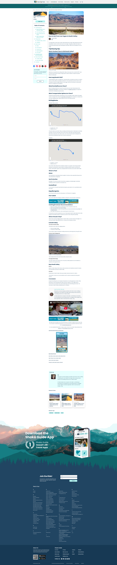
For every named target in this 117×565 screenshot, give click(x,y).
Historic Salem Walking (49, 523)
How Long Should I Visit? (40, 32)
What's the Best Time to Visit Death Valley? (40, 30)
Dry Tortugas (35, 528)
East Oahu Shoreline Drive (37, 532)
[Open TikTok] (42, 66)
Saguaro (73, 500)
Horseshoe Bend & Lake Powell (51, 527)
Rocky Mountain (74, 496)
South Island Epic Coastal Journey (77, 505)
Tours (48, 1)
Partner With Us (81, 551)
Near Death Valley (39, 60)
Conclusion (37, 62)
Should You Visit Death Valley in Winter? (56, 362)
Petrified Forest (61, 538)
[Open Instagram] (37, 66)
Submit (40, 81)
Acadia (34, 491)
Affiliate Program (66, 554)
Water (37, 45)
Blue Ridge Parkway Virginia (37, 506)
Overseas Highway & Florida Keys (64, 526)
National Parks (81, 554)
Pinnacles (60, 540)
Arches (34, 492)
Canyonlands (35, 514)
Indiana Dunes (48, 532)
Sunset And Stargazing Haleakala (77, 507)
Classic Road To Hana (36, 519)
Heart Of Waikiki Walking (49, 519)
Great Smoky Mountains (49, 510)
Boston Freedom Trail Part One (37, 507)
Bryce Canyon (35, 510)
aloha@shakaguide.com (66, 325)
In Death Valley (39, 58)
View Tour (40, 21)
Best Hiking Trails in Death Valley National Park (57, 356)
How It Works (57, 551)
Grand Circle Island (49, 503)
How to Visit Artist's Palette (53, 360)
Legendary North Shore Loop (63, 501)
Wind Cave (73, 523)
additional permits (72, 89)
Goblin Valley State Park (49, 499)
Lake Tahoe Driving (62, 498)
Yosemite (73, 528)
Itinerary (59, 328)
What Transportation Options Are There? (40, 37)
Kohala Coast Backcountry (63, 492)
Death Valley (46, 9)
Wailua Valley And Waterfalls (76, 518)
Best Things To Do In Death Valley (55, 358)
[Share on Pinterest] (45, 66)
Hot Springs (48, 528)
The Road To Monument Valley (76, 511)
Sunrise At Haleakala (75, 506)
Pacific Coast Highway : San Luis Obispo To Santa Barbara (64, 531)
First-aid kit (38, 52)
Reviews (79, 549)
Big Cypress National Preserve (37, 500)
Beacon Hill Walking (36, 497)
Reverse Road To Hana (75, 494)
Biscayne (34, 501)
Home (34, 9)
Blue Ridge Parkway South (37, 505)
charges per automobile (53, 89)
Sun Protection (39, 47)
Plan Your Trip (66, 1)
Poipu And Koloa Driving (62, 541)
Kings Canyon (61, 491)
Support (72, 1)
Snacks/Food (38, 49)
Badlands (34, 496)
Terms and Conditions (69, 563)
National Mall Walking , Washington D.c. (65, 515)
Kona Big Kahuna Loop (62, 493)
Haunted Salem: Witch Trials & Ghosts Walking (51, 517)
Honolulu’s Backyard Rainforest (51, 524)
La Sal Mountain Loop (62, 497)
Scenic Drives (57, 556)
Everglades (35, 533)
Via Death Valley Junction (41, 40)
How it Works (60, 1)
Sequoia (73, 502)
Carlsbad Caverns (36, 518)
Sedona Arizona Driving (75, 501)
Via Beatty (38, 42)
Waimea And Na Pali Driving (76, 519)
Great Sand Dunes (49, 509)
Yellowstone (74, 527)
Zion (72, 532)
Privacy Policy (77, 563)
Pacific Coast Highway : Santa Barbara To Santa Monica (65, 533)
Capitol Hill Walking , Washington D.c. (38, 515)
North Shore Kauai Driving (63, 520)
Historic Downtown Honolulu (50, 520)
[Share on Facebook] (34, 66)
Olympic (60, 524)
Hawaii (73, 554)
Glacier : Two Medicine (49, 498)
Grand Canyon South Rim (50, 502)
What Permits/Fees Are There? (40, 34)
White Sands (74, 522)
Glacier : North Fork (49, 497)
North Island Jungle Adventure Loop (64, 519)
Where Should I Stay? (39, 56)
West (62, 412)
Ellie (52, 39)
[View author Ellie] (50, 39)
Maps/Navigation (39, 50)
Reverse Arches (74, 493)
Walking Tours (65, 556)
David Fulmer (58, 254)
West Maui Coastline (75, 520)
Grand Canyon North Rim (50, 501)
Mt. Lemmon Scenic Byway (63, 511)
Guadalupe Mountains (49, 512)
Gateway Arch (48, 491)
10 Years (76, 1)
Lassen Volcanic (61, 500)
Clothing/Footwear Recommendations (38, 55)
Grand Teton (48, 507)
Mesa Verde (61, 506)
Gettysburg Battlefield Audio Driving (51, 493)
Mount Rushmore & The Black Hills (64, 510)
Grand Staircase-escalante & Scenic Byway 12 (51, 505)
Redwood (73, 492)
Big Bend (34, 498)
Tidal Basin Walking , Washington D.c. (77, 514)
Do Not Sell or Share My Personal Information (58, 563)
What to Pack (37, 44)
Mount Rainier (61, 509)
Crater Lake (35, 521)
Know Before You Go (66, 328)
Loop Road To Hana (62, 502)
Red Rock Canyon (74, 491)
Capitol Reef (35, 516)
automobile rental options (66, 96)
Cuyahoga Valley (35, 523)
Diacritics (82, 563)
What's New (57, 554)
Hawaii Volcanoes (49, 518)
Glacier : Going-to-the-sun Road (51, 494)
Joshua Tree (48, 536)
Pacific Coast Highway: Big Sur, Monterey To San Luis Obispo (63, 535)
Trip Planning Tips (38, 27)
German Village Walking (49, 492)
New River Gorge (61, 517)
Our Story (56, 549)
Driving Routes (37, 39)
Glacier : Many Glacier (49, 496)
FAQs (73, 551)
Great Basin (48, 508)
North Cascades (61, 518)
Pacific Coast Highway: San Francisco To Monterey (64, 537)
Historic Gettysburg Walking (50, 522)
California (42, 9)
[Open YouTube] (40, 66)
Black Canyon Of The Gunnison (37, 502)
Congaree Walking (36, 520)
